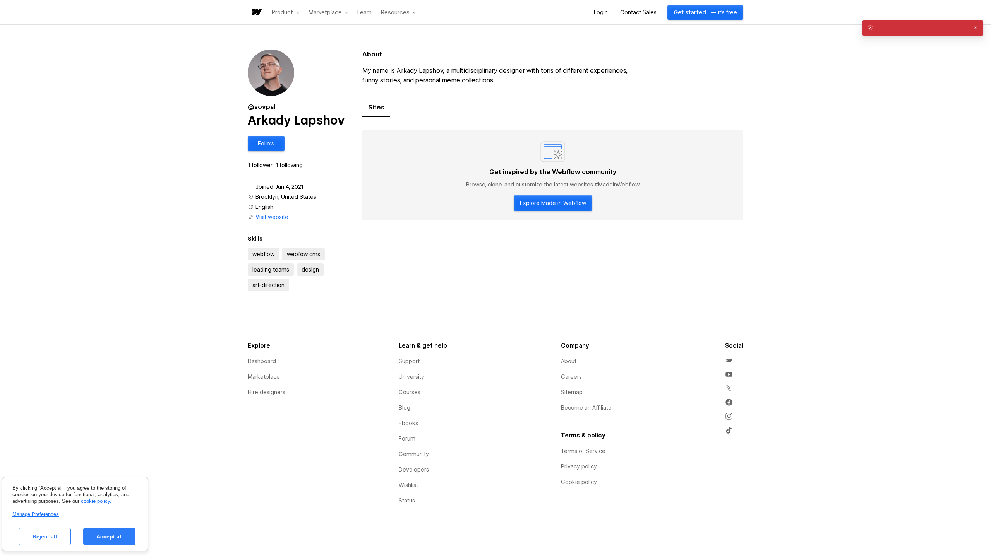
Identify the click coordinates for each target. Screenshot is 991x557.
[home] (256, 12)
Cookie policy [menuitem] (579, 482)
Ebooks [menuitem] (408, 423)
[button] (285, 12)
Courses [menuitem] (409, 392)
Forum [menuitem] (407, 439)
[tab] (376, 107)
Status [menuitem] (407, 500)
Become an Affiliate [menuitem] (586, 408)
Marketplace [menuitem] (264, 377)
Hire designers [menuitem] (266, 392)
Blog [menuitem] (404, 408)
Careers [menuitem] (571, 377)
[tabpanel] (552, 175)
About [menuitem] (568, 361)
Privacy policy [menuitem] (579, 466)
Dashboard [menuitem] (262, 361)
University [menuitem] (411, 377)
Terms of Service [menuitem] (583, 451)
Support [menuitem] (409, 361)
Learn (364, 12)
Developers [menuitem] (414, 469)
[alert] (922, 28)
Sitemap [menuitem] (572, 392)
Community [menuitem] (414, 454)
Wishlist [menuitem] (408, 485)
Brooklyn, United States (285, 197)
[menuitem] (729, 360)
